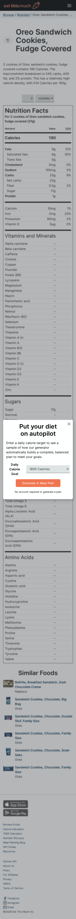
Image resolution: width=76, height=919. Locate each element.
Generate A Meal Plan (38, 483)
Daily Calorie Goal (14, 469)
